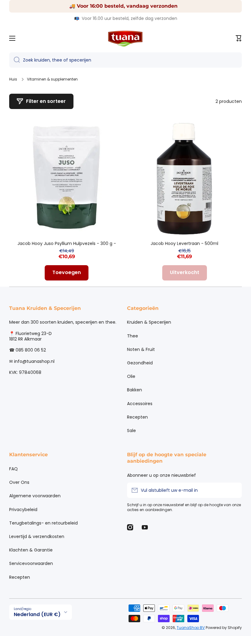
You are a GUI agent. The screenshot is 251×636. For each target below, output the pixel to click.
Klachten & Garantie (31, 550)
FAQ (13, 469)
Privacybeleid (23, 509)
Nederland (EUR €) (37, 614)
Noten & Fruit (141, 349)
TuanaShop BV (191, 627)
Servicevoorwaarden (31, 563)
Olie (131, 376)
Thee (132, 336)
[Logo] (125, 38)
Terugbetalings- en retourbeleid (43, 523)
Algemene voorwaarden (35, 496)
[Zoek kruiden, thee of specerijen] (14, 60)
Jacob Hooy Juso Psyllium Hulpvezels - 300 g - (66, 243)
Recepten (137, 417)
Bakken (134, 390)
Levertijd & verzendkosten (36, 536)
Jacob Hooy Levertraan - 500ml (184, 243)
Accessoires (139, 404)
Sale (131, 430)
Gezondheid (140, 363)
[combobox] (125, 60)
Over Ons (19, 482)
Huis (13, 79)
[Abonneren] (234, 490)
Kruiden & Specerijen (149, 322)
